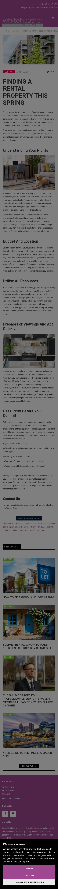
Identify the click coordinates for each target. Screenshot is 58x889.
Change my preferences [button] (29, 882)
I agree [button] (29, 868)
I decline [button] (29, 875)
